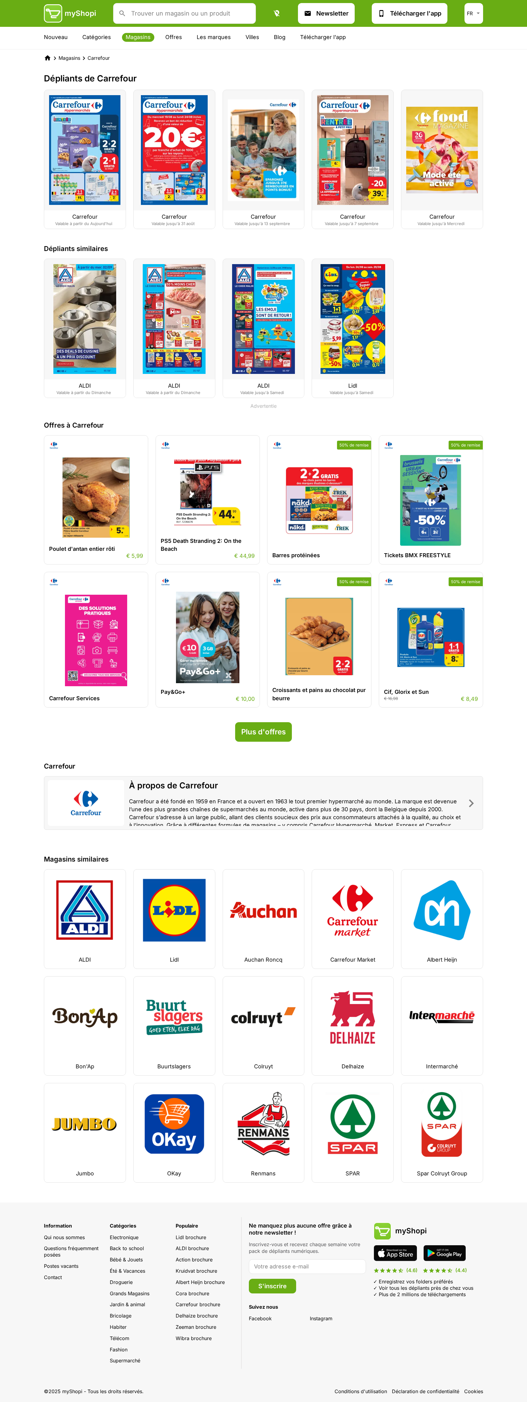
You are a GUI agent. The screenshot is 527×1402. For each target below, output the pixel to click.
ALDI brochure (192, 1248)
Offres (173, 37)
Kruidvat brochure (196, 1271)
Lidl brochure (191, 1237)
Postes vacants (61, 1266)
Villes (252, 37)
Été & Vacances (127, 1271)
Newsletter (332, 13)
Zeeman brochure (196, 1327)
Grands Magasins (129, 1293)
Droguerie (121, 1282)
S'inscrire (272, 1286)
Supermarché (125, 1360)
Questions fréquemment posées (71, 1251)
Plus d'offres (263, 731)
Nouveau (56, 37)
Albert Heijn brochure (200, 1282)
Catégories (96, 37)
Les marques (214, 37)
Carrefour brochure (198, 1304)
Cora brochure (192, 1293)
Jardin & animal (127, 1304)
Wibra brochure (194, 1338)
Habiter (118, 1327)
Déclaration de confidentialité (425, 1391)
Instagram (321, 1318)
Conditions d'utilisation (361, 1391)
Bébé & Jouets (126, 1260)
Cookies (473, 1391)
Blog (279, 37)
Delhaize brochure (197, 1316)
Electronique (124, 1237)
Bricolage (120, 1316)
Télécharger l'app (415, 13)
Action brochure (194, 1260)
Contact (53, 1277)
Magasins (138, 37)
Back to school (127, 1248)
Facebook (260, 1318)
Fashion (118, 1349)
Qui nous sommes (64, 1237)
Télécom (119, 1338)
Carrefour (99, 58)
